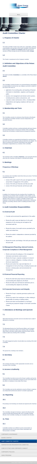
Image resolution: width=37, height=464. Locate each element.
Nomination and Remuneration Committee (15, 444)
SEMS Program (6, 455)
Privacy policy (14, 462)
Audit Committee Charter (9, 441)
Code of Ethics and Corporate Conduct (14, 448)
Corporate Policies (8, 452)
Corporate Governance (9, 434)
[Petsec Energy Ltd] (18, 5)
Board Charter (6, 437)
